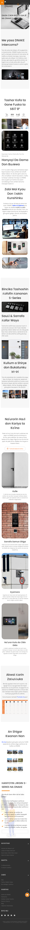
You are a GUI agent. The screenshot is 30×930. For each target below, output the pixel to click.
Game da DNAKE (6, 894)
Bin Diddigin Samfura (7, 884)
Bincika (4, 742)
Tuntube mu (21, 697)
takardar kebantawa (7, 905)
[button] (15, 449)
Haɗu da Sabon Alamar (7, 855)
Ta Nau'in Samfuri (6, 867)
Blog (2, 903)
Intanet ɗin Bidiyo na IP (7, 848)
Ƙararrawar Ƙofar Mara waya (9, 853)
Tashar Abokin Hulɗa (7, 882)
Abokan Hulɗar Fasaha (7, 899)
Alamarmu (4, 897)
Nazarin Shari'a (5, 901)
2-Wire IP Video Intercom (8, 850)
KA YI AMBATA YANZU (27, 895)
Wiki (2, 880)
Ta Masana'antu (5, 865)
